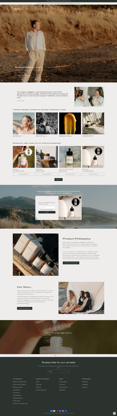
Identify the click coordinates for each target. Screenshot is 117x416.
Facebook (85, 381)
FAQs (37, 381)
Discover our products (71, 262)
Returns (38, 387)
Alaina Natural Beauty (19, 384)
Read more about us (24, 308)
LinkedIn (84, 387)
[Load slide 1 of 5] (53, 355)
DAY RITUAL (17, 136)
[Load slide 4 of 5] (59, 355)
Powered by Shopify (70, 413)
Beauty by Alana (17, 387)
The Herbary (16, 389)
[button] (33, 9)
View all (58, 179)
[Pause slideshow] (66, 355)
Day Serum (15, 169)
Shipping (38, 384)
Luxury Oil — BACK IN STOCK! (66, 169)
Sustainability (63, 381)
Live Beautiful (17, 395)
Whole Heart (16, 400)
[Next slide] (63, 355)
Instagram (85, 384)
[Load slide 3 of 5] (57, 355)
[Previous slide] (50, 355)
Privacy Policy (63, 387)
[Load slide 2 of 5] (55, 355)
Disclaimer (62, 389)
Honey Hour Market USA (20, 403)
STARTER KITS (87, 136)
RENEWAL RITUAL (65, 136)
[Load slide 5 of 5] (61, 355)
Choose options (23, 174)
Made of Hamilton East (19, 381)
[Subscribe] (68, 371)
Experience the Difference (24, 75)
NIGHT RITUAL (41, 136)
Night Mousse (39, 169)
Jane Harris (16, 392)
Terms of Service (41, 389)
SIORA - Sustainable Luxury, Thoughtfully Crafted (56, 413)
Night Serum (85, 169)
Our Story (62, 384)
